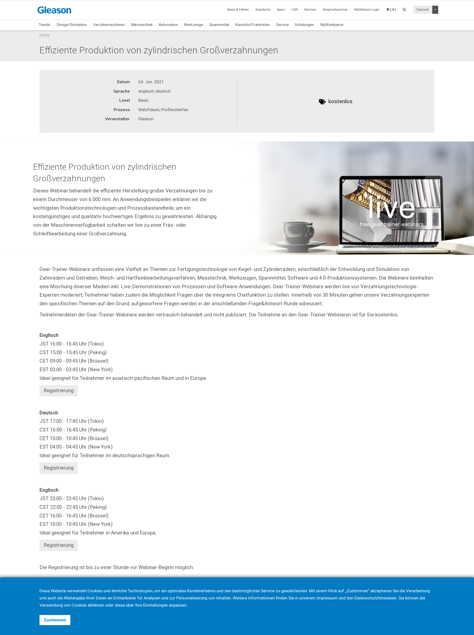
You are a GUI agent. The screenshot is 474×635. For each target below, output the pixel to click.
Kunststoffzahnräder (252, 24)
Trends (44, 24)
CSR (295, 9)
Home (45, 35)
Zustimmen (55, 619)
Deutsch (423, 9)
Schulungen (304, 24)
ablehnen (96, 605)
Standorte (263, 9)
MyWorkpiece (331, 24)
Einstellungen (155, 605)
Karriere (310, 9)
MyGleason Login (367, 9)
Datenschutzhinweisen (375, 597)
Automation (168, 24)
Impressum (327, 597)
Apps (281, 9)
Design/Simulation (72, 24)
